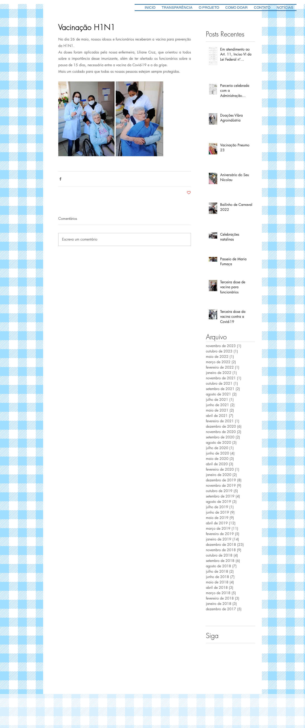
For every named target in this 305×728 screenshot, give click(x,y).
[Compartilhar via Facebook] (60, 179)
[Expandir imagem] (86, 118)
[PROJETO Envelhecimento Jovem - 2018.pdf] (241, 673)
